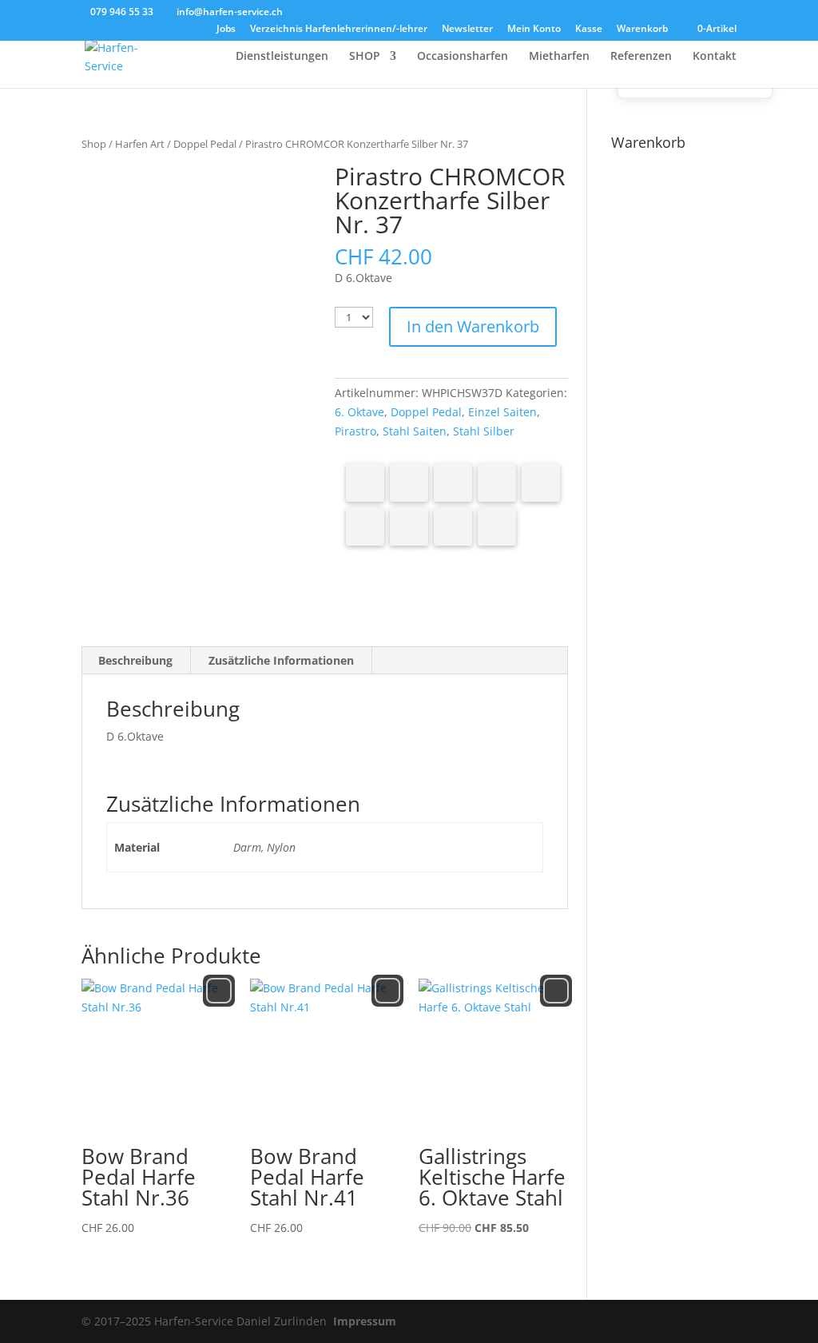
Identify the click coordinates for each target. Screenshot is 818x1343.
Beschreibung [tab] (135, 660)
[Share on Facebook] (365, 482)
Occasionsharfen (462, 56)
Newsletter (467, 29)
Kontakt (715, 56)
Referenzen (641, 56)
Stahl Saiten (415, 431)
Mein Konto (534, 29)
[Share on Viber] (365, 526)
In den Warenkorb (473, 326)
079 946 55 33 (121, 11)
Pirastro (355, 431)
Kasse (588, 29)
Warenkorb (642, 29)
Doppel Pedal (204, 144)
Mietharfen (559, 56)
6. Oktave (359, 411)
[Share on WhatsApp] (541, 482)
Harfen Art (140, 144)
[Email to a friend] (497, 526)
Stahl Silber (483, 431)
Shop (93, 144)
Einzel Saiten (502, 411)
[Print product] (409, 526)
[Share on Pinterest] (453, 482)
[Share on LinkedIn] (497, 482)
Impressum (364, 1321)
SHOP (364, 56)
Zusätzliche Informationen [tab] (281, 660)
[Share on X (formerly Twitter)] (409, 482)
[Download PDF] (453, 526)
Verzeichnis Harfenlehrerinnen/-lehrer (338, 29)
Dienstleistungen (282, 56)
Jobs (226, 29)
